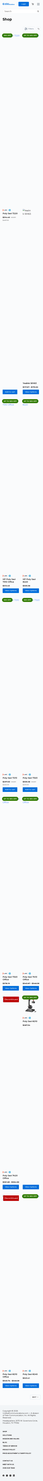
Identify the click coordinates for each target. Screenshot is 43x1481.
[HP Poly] (7, 210)
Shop (5, 1431)
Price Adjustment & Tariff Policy (17, 1453)
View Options (31, 392)
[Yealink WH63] (31, 120)
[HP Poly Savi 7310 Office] (11, 486)
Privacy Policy (9, 1449)
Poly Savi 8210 (30, 1021)
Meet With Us (8, 1464)
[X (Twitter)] (7, 1475)
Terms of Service (10, 1446)
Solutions (7, 1435)
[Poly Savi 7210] (11, 685)
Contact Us (8, 1461)
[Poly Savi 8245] (31, 1281)
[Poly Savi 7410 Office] (31, 883)
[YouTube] (10, 1475)
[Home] (9, 4)
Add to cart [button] (10, 392)
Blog (5, 1442)
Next (34, 1397)
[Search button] (38, 11)
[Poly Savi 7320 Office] (11, 883)
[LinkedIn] (14, 1475)
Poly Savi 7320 (30, 778)
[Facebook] (3, 1475)
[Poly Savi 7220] (11, 120)
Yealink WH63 (30, 383)
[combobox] (19, 11)
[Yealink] (27, 295)
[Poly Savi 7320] (31, 685)
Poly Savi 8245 (30, 1374)
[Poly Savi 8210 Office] (11, 1281)
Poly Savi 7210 (10, 778)
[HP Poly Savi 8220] (31, 486)
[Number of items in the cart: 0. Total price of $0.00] (33, 4)
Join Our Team (9, 1468)
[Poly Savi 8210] (31, 1005)
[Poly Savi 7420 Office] (11, 1082)
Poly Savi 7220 (10, 213)
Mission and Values (11, 1439)
